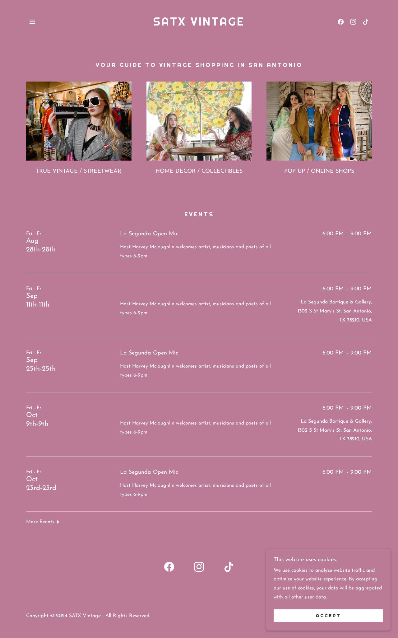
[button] (32, 22)
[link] (199, 24)
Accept (328, 615)
